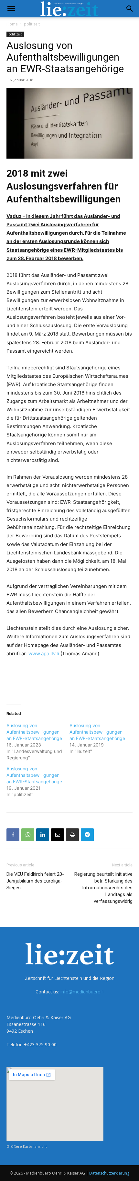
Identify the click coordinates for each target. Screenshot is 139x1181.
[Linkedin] (42, 834)
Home (12, 24)
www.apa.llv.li (43, 653)
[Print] (72, 834)
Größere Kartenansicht (26, 1146)
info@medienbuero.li (81, 992)
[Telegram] (87, 834)
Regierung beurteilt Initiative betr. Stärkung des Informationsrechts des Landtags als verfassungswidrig (103, 887)
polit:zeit (32, 24)
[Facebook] (12, 834)
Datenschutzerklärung (109, 1173)
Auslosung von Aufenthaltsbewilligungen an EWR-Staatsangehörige (34, 732)
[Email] (57, 834)
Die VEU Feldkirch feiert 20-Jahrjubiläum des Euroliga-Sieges (35, 881)
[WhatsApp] (27, 834)
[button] (11, 8)
